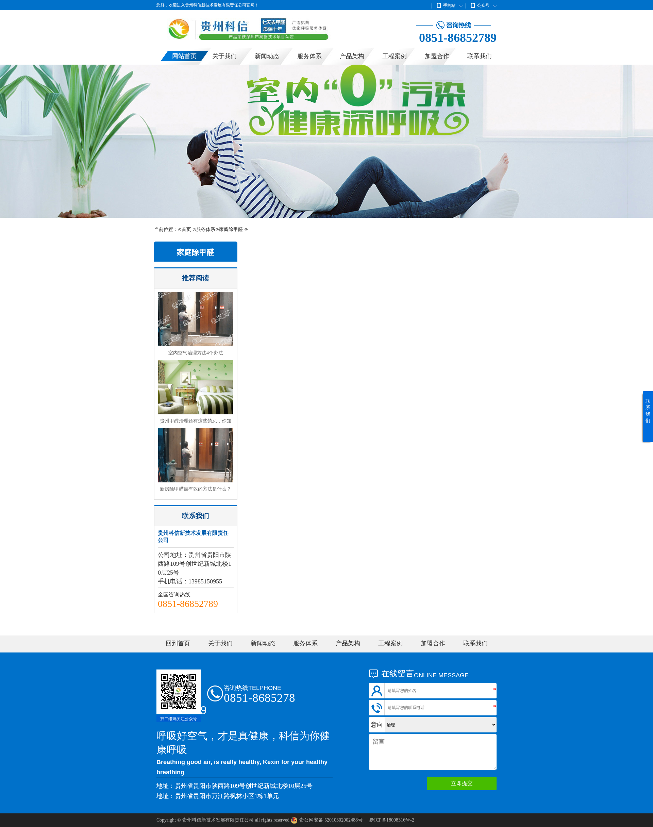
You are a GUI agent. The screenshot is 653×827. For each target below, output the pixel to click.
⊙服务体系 (203, 229)
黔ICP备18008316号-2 (391, 820)
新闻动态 (267, 56)
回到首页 (178, 643)
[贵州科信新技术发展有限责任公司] (261, 38)
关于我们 (224, 56)
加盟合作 (437, 56)
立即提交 (462, 783)
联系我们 (479, 56)
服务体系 (309, 56)
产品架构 (352, 56)
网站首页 (184, 56)
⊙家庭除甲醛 (229, 229)
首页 (186, 229)
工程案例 (394, 56)
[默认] (326, 141)
